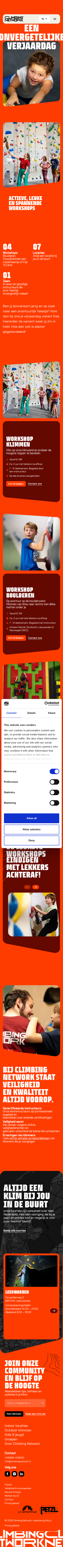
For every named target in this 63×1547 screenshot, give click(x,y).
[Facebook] (7, 1474)
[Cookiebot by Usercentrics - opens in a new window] (45, 703)
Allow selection (31, 829)
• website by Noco (41, 1520)
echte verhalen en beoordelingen (30, 1138)
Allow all (32, 818)
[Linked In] (21, 1474)
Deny (32, 840)
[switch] (54, 782)
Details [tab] (31, 712)
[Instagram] (14, 1474)
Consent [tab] (11, 712)
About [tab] (51, 712)
